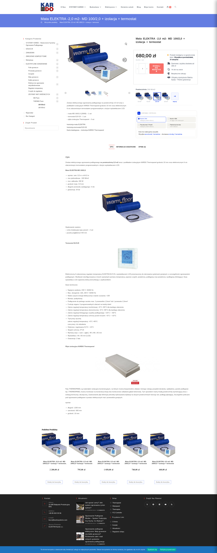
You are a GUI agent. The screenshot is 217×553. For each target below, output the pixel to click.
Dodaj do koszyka (156, 68)
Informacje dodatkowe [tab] (126, 147)
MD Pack (36, 98)
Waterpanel (116, 506)
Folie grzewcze (33, 67)
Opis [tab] (111, 147)
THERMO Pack (38, 101)
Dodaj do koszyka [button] (54, 482)
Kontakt (115, 525)
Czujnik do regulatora (35, 91)
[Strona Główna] (41, 22)
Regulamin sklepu (118, 532)
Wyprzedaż (29, 113)
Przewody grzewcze (34, 71)
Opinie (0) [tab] (142, 147)
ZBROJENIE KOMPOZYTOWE (36, 56)
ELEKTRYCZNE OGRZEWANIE (36, 64)
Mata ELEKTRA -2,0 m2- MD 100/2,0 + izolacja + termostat (79, 22)
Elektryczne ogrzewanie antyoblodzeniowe (36, 84)
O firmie (115, 522)
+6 (175, 96)
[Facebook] (153, 504)
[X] (147, 504)
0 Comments (101, 510)
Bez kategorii (30, 116)
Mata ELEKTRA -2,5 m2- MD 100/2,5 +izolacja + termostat (81, 462)
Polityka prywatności (167, 549)
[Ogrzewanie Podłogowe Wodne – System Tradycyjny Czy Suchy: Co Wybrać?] (80, 519)
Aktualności (116, 528)
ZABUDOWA (30, 53)
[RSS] (171, 504)
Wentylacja (29, 60)
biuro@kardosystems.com (58, 520)
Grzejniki (31, 74)
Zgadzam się (152, 549)
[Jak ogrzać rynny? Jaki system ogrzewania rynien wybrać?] (80, 506)
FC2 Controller (117, 512)
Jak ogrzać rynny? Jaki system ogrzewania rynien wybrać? (95, 505)
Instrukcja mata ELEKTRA (76, 124)
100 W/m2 (41, 105)
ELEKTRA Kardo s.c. (56, 527)
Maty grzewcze (33, 77)
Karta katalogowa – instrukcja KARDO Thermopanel (85, 130)
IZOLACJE (29, 49)
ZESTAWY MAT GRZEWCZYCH (39, 94)
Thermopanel (116, 503)
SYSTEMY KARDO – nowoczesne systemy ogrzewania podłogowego (40, 44)
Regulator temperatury (35, 88)
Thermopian (116, 509)
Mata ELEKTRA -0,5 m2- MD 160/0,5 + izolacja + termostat (163, 462)
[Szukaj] (175, 7)
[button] (181, 64)
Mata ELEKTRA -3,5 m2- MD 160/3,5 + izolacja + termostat (108, 462)
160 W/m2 (41, 107)
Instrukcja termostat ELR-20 (77, 127)
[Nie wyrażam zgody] (214, 549)
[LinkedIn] (159, 504)
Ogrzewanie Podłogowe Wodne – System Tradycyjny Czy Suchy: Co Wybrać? (96, 518)
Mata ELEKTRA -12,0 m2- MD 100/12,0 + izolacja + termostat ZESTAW (54, 462)
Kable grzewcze (33, 80)
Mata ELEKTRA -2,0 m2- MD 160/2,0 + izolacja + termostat (136, 462)
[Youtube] (165, 504)
